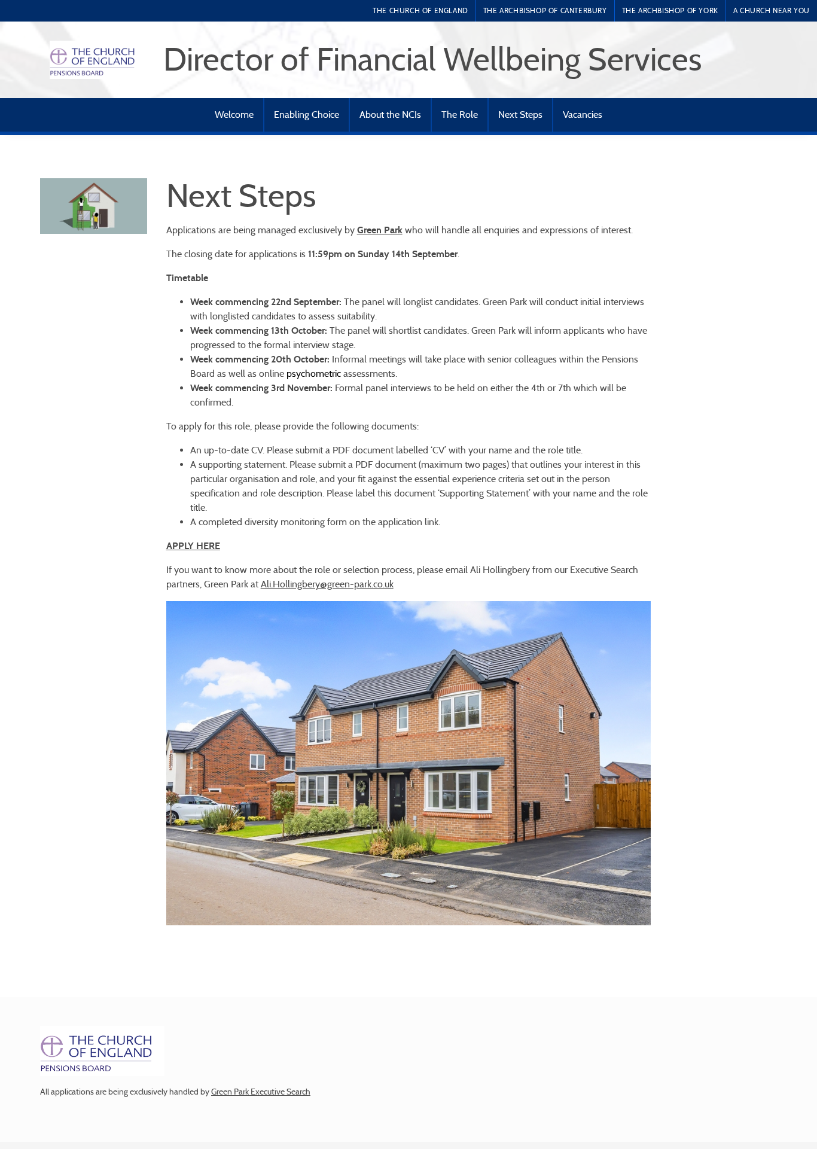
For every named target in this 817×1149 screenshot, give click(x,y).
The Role (459, 114)
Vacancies (582, 114)
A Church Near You (771, 10)
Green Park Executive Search (260, 1091)
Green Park (380, 230)
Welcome (234, 114)
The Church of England (420, 10)
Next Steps (520, 114)
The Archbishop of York (670, 10)
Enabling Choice (306, 114)
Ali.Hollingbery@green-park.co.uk (327, 584)
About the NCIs (390, 114)
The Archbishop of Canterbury (545, 10)
